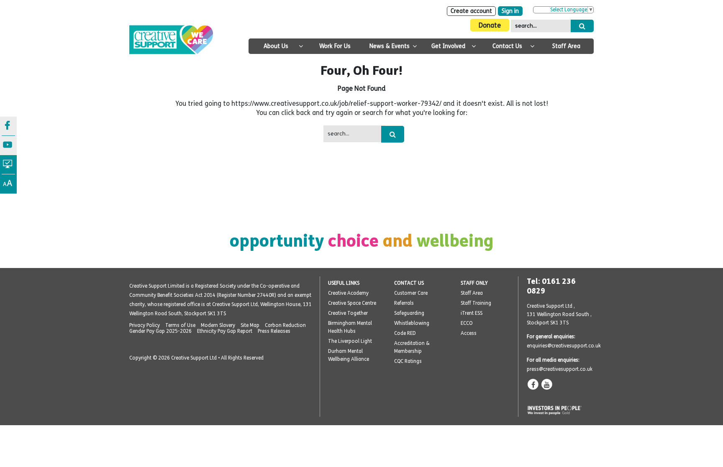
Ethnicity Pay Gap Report (224, 331)
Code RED (405, 333)
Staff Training (476, 303)
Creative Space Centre (352, 303)
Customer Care (411, 293)
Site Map (250, 325)
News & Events (389, 46)
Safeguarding (409, 313)
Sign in (510, 11)
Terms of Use (180, 325)
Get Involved (448, 46)
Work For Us (335, 46)
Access (469, 333)
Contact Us (507, 46)
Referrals (404, 303)
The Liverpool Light (350, 341)
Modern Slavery (218, 325)
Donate (490, 25)
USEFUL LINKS (343, 283)
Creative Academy (348, 293)
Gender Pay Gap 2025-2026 (160, 331)
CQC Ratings (408, 361)
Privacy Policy (144, 325)
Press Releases (274, 331)
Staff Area (566, 46)
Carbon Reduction (285, 325)
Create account (471, 11)
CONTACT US (409, 283)
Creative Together (348, 313)
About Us (276, 46)
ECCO (467, 323)
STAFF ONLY (474, 283)
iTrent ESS (471, 313)
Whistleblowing (411, 323)
